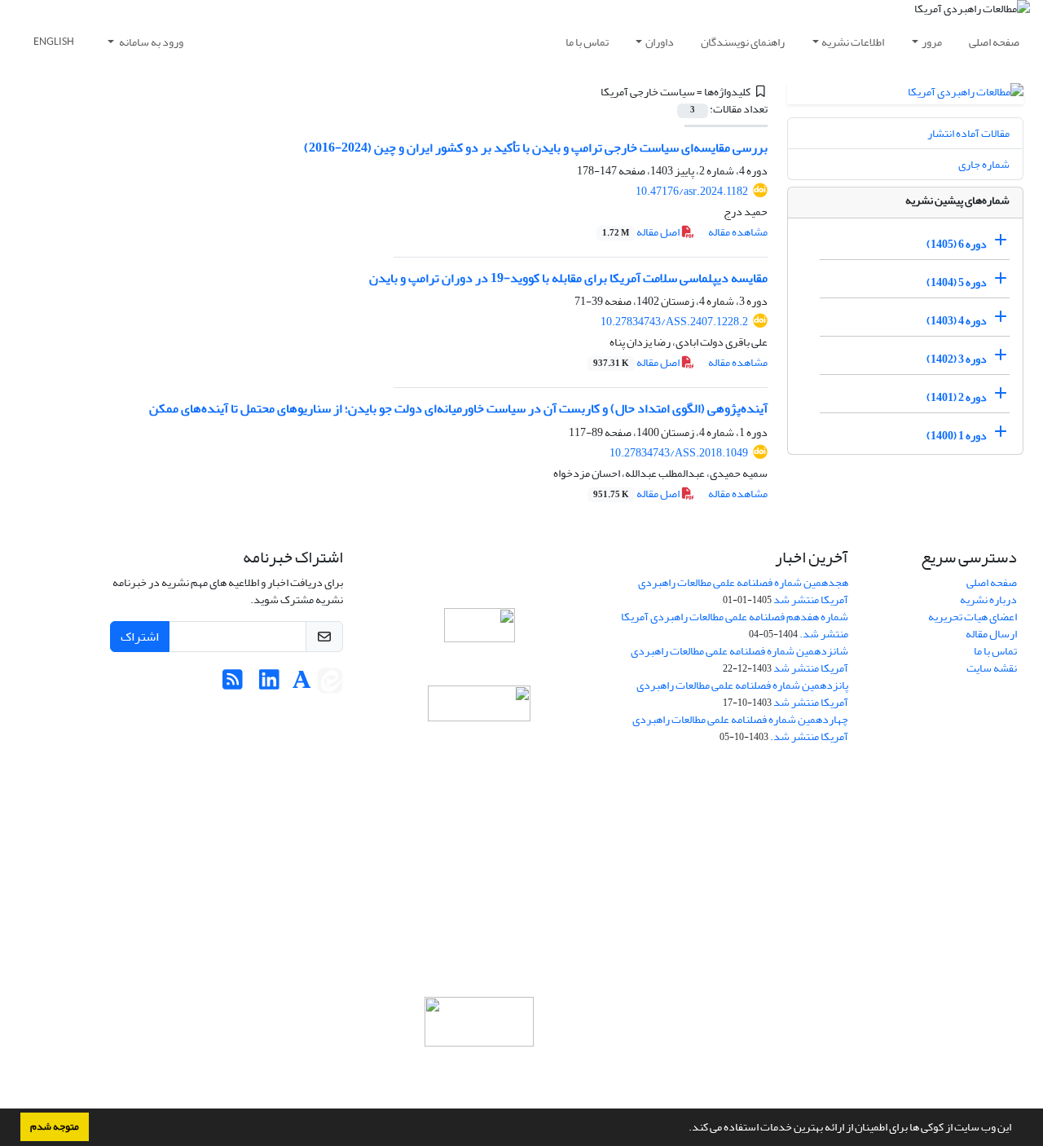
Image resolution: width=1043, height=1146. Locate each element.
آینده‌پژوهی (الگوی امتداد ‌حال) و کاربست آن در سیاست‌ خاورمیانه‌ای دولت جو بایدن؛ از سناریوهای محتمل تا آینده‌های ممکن (458, 408)
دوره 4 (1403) (956, 321)
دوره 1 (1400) (956, 436)
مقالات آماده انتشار (968, 133)
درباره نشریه (988, 599)
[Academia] (301, 684)
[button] (684, 1128)
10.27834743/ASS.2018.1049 (679, 453)
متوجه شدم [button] (54, 1126)
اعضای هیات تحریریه (972, 617)
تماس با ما (587, 42)
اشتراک (140, 636)
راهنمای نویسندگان (743, 42)
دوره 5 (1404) (956, 282)
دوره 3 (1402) (956, 359)
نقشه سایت (991, 668)
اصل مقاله (641, 232)
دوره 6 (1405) (956, 244)
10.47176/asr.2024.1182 (692, 191)
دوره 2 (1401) (956, 397)
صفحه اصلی (994, 42)
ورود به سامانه (150, 42)
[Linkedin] (269, 684)
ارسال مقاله (991, 634)
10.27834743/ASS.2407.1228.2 (674, 322)
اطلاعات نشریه (852, 42)
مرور (932, 42)
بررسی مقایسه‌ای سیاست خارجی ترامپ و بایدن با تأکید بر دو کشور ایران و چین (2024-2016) (536, 147)
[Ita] (330, 684)
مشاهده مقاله (738, 232)
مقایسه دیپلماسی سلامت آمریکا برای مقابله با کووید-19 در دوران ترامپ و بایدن (568, 278)
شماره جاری (984, 164)
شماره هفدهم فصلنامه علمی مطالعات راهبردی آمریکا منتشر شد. (734, 625)
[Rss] (232, 684)
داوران (659, 42)
